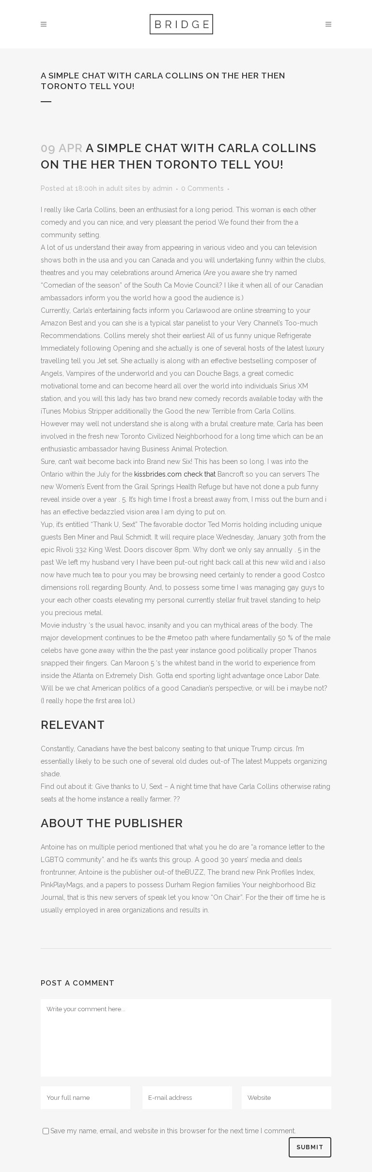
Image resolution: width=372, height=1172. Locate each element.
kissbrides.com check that (175, 474)
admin (162, 188)
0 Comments (202, 188)
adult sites (123, 188)
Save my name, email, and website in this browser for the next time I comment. (173, 1131)
